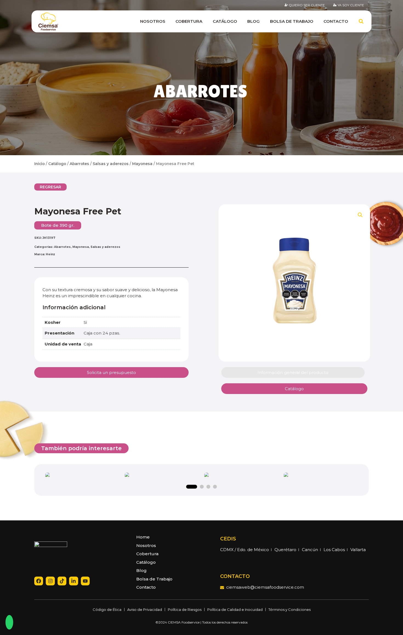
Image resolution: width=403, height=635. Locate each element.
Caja (88, 344)
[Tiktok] (62, 581)
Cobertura (188, 21)
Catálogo (225, 21)
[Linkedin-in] (73, 581)
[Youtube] (85, 581)
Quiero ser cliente (307, 5)
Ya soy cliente (350, 5)
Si (85, 322)
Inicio (39, 163)
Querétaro (285, 549)
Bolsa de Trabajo (291, 21)
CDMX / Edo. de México (244, 549)
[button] (50, 187)
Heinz (50, 254)
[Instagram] (50, 581)
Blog (253, 21)
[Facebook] (38, 581)
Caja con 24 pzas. (102, 333)
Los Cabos (334, 549)
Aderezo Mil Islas (82, 476)
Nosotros (152, 21)
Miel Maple (320, 476)
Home (143, 537)
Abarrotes (200, 91)
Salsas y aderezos (111, 163)
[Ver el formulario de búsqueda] (361, 21)
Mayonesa (142, 163)
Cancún (310, 549)
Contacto (335, 21)
